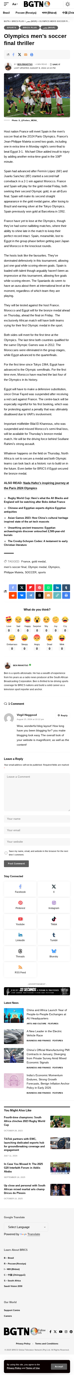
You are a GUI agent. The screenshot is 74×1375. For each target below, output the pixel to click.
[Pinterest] (20, 905)
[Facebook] (20, 889)
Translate (33, 1234)
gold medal (39, 561)
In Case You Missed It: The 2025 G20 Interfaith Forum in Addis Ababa (23, 1168)
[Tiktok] (53, 921)
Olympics (54, 567)
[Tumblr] (53, 937)
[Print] (32, 54)
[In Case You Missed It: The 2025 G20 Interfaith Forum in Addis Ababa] (60, 1168)
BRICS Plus (30, 27)
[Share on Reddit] (13, 595)
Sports (11, 27)
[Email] (25, 54)
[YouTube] (60, 1331)
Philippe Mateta (13, 572)
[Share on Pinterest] (39, 587)
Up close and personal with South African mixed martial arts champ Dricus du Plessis (24, 1189)
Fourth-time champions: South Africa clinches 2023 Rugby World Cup (24, 1121)
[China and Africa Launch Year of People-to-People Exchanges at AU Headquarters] (14, 1015)
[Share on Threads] (39, 595)
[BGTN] (37, 4)
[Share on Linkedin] (57, 587)
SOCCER (31, 572)
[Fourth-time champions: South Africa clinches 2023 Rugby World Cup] (60, 1122)
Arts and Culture (36, 1024)
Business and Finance (39, 1040)
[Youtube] (20, 921)
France (25, 561)
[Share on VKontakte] (22, 595)
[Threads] (20, 953)
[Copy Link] (57, 595)
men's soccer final (15, 567)
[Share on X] (19, 54)
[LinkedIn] (20, 937)
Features (53, 1024)
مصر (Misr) (49, 27)
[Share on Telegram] (31, 595)
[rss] (20, 969)
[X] (53, 889)
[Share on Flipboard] (31, 587)
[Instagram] (53, 905)
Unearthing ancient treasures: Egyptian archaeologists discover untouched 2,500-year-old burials (34, 531)
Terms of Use (33, 1368)
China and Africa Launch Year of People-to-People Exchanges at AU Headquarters (47, 1014)
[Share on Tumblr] (66, 587)
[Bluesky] (53, 953)
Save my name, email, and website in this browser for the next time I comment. (38, 853)
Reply (64, 715)
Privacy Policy (14, 1368)
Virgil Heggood (27, 714)
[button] (59, 1367)
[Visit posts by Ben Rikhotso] (8, 66)
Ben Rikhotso (25, 64)
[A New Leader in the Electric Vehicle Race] (14, 1036)
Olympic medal (37, 567)
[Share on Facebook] (13, 54)
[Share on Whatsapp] (48, 587)
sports (42, 572)
